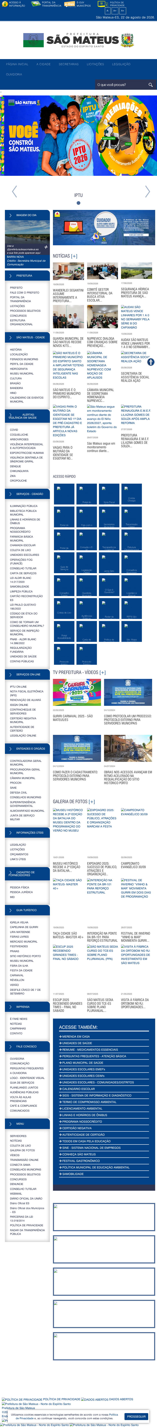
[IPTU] (78, 135)
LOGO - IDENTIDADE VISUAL (27, 1077)
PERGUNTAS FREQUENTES (27, 1068)
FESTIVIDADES (19, 946)
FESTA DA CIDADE (21, 970)
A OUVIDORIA (18, 1073)
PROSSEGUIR (136, 1416)
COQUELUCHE (19, 434)
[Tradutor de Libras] (35, 1425)
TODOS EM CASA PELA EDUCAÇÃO (86, 1141)
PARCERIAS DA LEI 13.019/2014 (21, 1218)
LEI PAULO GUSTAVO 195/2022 (23, 606)
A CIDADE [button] (44, 64)
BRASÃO (15, 383)
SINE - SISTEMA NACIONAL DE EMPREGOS (91, 1148)
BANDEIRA (16, 388)
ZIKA (13, 476)
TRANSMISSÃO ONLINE (24, 1159)
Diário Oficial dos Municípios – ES (27, 1210)
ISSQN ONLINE (19, 704)
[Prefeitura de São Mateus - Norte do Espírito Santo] (78, 40)
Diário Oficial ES (19, 1203)
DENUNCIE (16, 1184)
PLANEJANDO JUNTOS (24, 1087)
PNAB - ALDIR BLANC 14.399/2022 (23, 641)
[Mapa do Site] (130, 10)
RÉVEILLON (17, 980)
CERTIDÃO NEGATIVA (77, 1128)
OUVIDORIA (14, 74)
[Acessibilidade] (151, 362)
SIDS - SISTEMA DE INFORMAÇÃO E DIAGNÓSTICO (96, 1095)
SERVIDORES (18, 1136)
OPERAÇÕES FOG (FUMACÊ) (21, 561)
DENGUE (15, 466)
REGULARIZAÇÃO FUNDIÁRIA (21, 649)
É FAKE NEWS (18, 1018)
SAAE (13, 787)
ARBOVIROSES (19, 439)
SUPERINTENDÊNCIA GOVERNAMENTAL (22, 804)
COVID (14, 429)
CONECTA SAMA (20, 1164)
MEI (12, 897)
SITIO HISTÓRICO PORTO (25, 956)
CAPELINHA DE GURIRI (24, 927)
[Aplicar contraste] (103, 10)
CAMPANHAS (18, 1028)
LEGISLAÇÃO (121, 64)
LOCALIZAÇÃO (19, 354)
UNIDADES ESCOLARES (24, 554)
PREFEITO (16, 287)
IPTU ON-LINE (18, 686)
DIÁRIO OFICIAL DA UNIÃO (26, 1198)
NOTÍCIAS (16, 1023)
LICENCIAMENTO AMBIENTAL (82, 1108)
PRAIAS (14, 951)
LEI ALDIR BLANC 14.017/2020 (20, 579)
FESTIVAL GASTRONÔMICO (81, 1161)
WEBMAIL (16, 1193)
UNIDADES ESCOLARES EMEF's (83, 1069)
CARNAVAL (17, 975)
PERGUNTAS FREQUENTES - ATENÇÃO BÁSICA (94, 1056)
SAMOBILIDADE (19, 586)
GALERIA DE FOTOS (22, 1150)
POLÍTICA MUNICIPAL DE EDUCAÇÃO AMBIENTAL (96, 1167)
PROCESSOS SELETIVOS (25, 310)
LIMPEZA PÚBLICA (21, 591)
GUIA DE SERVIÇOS (22, 1082)
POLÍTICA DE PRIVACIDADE (26, 1225)
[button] (12, 151)
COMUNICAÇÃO (19, 1063)
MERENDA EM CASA (76, 1036)
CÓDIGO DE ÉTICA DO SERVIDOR (23, 615)
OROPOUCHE (18, 480)
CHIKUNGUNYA (19, 471)
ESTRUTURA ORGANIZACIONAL (21, 322)
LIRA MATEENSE (20, 932)
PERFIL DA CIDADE (21, 363)
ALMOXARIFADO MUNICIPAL (27, 810)
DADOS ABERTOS (120, 1399)
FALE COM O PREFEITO (24, 292)
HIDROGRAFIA (19, 368)
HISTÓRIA (16, 349)
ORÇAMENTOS (19, 854)
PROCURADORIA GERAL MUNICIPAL (25, 771)
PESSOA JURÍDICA (21, 892)
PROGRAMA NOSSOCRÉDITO (20, 530)
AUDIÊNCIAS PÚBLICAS (24, 1092)
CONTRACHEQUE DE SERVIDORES (23, 711)
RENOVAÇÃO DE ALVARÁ (25, 700)
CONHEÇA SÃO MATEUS (79, 1154)
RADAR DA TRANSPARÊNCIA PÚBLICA (27, 1232)
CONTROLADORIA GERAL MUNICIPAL (25, 762)
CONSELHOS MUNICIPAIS (25, 797)
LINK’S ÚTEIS (18, 859)
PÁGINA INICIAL (17, 64)
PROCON (15, 782)
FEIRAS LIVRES (19, 936)
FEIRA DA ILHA (19, 965)
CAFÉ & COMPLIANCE (23, 1105)
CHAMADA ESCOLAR (23, 545)
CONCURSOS (18, 315)
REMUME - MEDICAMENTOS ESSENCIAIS (90, 1049)
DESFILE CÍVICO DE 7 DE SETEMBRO (25, 991)
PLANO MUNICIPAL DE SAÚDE (82, 1063)
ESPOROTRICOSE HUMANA (27, 452)
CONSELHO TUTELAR (23, 568)
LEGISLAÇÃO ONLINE (23, 735)
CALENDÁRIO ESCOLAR (78, 1089)
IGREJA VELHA (19, 922)
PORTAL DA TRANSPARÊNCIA (20, 299)
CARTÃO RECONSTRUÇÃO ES (26, 598)
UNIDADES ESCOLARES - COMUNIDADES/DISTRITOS (98, 1082)
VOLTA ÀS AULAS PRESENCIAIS (20, 1099)
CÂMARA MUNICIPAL (22, 778)
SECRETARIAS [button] (69, 64)
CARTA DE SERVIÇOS (23, 573)
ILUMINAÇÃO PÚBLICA (23, 506)
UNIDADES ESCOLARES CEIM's (83, 1076)
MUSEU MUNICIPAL (22, 373)
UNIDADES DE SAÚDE (23, 656)
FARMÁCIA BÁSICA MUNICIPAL (21, 538)
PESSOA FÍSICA (19, 887)
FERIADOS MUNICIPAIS (24, 359)
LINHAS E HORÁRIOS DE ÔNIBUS (25, 521)
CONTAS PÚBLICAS (22, 661)
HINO (13, 393)
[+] (74, 256)
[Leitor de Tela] (104, 1425)
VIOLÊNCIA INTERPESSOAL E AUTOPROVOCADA (26, 446)
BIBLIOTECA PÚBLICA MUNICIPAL (23, 512)
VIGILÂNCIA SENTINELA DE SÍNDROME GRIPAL (26, 459)
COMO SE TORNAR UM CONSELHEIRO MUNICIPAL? (27, 624)
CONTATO (16, 1033)
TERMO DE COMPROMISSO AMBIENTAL (89, 1102)
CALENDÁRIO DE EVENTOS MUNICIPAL (26, 399)
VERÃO (14, 984)
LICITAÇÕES (95, 64)
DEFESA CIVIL (18, 792)
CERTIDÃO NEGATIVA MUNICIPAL (23, 720)
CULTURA (16, 378)
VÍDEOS (14, 1155)
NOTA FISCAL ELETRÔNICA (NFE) (26, 693)
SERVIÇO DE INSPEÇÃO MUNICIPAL (24, 632)
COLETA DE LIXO (20, 550)
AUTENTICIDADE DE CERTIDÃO (22, 728)
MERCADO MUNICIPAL (23, 941)
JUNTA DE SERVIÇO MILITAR (22, 817)
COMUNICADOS (19, 1110)
